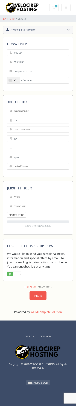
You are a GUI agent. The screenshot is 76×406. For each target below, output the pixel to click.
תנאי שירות (32, 286)
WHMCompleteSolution (46, 312)
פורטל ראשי (8, 18)
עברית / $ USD (40, 382)
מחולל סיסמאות (16, 215)
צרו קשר (29, 336)
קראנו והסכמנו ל (39, 286)
